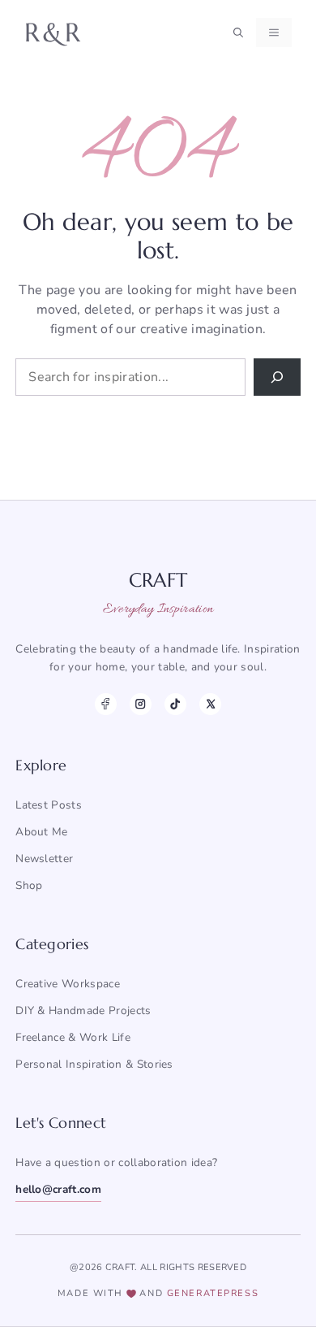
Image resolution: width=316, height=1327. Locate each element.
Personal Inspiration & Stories (94, 1064)
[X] (210, 704)
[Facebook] (106, 704)
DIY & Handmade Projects (83, 1010)
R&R (53, 32)
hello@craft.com (58, 1189)
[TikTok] (175, 704)
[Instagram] (141, 704)
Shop (28, 885)
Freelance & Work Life (72, 1037)
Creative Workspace (67, 983)
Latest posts (48, 805)
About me (41, 831)
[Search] (277, 377)
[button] (238, 32)
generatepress (212, 1293)
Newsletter (44, 858)
